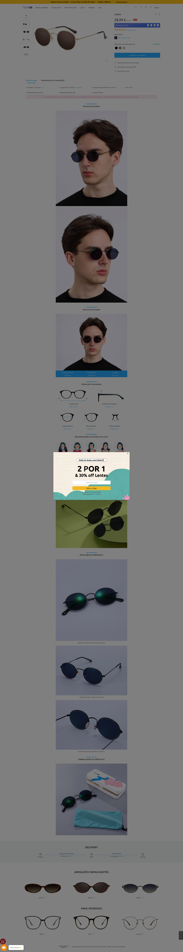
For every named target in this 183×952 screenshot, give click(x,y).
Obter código (91, 488)
